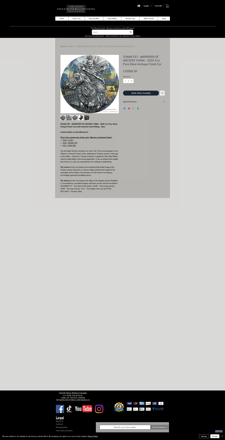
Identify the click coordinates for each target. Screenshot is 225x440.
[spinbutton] (128, 81)
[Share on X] (138, 108)
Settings (204, 436)
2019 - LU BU (68, 140)
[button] (159, 6)
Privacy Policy (93, 436)
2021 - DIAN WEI (69, 146)
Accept (214, 436)
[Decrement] (125, 81)
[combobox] (112, 32)
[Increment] (131, 81)
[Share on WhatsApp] (133, 108)
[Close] (222, 436)
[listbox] (159, 6)
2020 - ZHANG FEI (70, 143)
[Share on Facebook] (124, 108)
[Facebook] (60, 409)
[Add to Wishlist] (162, 93)
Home (62, 46)
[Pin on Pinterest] (129, 108)
